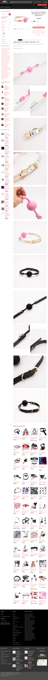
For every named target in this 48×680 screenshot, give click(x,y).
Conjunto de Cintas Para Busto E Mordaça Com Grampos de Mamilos (34, 438)
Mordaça (3, 33)
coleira (26, 621)
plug (9, 69)
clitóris (33, 620)
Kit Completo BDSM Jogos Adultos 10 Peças (16, 511)
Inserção (3, 24)
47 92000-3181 (3, 620)
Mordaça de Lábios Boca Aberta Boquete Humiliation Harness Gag (25, 555)
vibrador (3, 78)
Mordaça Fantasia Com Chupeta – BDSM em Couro (34, 467)
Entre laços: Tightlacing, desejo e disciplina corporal (6, 110)
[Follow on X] (42, 651)
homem (3, 66)
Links (14, 623)
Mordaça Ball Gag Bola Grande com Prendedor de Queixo (43, 511)
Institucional (15, 621)
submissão (3, 75)
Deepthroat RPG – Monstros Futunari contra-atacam (7, 120)
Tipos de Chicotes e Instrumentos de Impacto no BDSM (7, 93)
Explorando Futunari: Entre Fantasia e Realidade (7, 104)
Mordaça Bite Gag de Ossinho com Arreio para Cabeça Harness (42, 555)
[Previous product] (46, 7)
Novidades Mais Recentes (5, 651)
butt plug (30, 615)
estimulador (30, 626)
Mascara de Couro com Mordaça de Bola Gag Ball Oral (26, 585)
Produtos (7, 7)
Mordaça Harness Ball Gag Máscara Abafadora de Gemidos (17, 601)
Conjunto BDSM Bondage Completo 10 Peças (25, 497)
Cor (31, 21)
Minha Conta (15, 625)
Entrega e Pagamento (5, 656)
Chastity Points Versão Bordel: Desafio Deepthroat (7, 115)
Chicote (3, 30)
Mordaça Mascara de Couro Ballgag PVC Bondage (33, 526)
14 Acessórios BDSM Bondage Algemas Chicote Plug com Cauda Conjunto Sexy (42, 602)
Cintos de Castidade (3, 27)
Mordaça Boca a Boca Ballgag (25, 482)
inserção (6, 66)
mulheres (6, 69)
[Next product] (44, 7)
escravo (7, 60)
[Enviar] (31, 2)
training (7, 75)
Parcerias (14, 628)
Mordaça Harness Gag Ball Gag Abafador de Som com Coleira (42, 453)
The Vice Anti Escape (17, 644)
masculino (30, 630)
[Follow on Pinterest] (43, 651)
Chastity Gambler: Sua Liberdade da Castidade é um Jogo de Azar (7, 99)
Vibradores (3, 41)
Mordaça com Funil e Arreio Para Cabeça (33, 511)
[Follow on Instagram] (40, 651)
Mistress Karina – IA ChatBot (6, 663)
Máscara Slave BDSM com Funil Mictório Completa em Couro (33, 497)
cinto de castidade (4, 54)
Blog (13, 614)
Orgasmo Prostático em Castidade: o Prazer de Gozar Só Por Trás (7, 88)
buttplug (26, 615)
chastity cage (27, 618)
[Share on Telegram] (43, 35)
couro (7, 57)
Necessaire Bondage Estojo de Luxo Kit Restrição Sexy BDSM (34, 482)
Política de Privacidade (17, 632)
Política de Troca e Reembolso (16, 635)
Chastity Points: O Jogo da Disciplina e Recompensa (7, 125)
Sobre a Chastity (16, 642)
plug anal (32, 633)
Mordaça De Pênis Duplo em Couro (16, 482)
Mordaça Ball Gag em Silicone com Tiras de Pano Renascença (17, 467)
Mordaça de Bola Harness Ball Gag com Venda (25, 467)
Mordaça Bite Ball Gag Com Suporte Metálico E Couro (25, 541)
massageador (27, 632)
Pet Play (3, 37)
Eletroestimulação (4, 43)
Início (2, 7)
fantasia (26, 627)
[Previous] (15, 18)
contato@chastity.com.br (5, 616)
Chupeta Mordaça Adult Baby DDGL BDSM (16, 453)
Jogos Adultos (4, 39)
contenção (3, 57)
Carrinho (14, 616)
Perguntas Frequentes (5, 654)
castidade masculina (5, 51)
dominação (3, 60)
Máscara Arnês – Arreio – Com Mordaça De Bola (25, 570)
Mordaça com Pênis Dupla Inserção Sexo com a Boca (42, 438)
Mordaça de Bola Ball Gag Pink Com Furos (33, 540)
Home (14, 619)
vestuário (6, 77)
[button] (45, 2)
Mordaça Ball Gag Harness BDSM (25, 437)
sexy (9, 72)
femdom (3, 63)
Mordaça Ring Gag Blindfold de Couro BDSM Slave (16, 570)
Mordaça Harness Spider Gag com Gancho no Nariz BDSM (33, 570)
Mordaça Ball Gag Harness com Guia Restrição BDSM (42, 541)
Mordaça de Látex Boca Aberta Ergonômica (25, 526)
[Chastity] (4, 2)
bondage (8, 48)
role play (6, 72)
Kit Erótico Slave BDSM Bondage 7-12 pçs (33, 601)
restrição (3, 72)
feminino (6, 63)
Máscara (3, 36)
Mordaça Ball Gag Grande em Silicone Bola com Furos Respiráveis (25, 512)
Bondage (3, 32)
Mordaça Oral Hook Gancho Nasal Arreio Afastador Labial (16, 526)
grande (29, 629)
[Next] (28, 18)
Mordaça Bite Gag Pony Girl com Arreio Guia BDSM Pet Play (16, 555)
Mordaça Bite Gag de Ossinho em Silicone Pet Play (25, 453)
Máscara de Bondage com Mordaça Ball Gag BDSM (43, 482)
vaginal (3, 77)
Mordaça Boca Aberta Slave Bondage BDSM (34, 554)
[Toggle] (10, 24)
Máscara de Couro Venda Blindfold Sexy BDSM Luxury (42, 467)
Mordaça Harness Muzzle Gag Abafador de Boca (42, 526)
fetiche (26, 629)
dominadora (32, 623)
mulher (3, 69)
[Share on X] (36, 35)
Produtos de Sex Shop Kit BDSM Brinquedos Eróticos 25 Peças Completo (42, 570)
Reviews (14, 640)
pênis (26, 635)
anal (2, 48)
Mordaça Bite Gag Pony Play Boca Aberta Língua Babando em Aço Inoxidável (17, 497)
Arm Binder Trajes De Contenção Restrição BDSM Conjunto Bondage (34, 585)
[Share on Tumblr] (41, 35)
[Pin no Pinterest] (39, 35)
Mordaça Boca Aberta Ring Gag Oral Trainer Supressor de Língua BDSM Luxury (17, 585)
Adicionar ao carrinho (38, 27)
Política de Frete (16, 630)
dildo (9, 57)
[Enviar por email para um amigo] (38, 35)
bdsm (5, 48)
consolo (29, 621)
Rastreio (2, 658)
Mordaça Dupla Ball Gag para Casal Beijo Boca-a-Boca (25, 601)
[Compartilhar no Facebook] (34, 35)
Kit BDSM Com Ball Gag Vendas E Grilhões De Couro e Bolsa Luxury (42, 585)
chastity (33, 617)
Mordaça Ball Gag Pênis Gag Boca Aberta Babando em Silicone (17, 438)
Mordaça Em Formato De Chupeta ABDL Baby (17, 541)
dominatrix (26, 624)
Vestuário (3, 22)
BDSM (2, 29)
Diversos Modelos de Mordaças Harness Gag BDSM (43, 497)
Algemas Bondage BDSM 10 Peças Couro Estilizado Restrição (34, 453)
